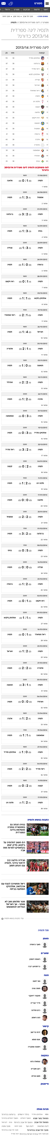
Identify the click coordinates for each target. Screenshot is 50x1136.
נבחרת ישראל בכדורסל (29, 1134)
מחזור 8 (44, 304)
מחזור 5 (44, 254)
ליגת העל (29, 1126)
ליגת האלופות (42, 1126)
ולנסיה (13, 23)
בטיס (40, 231)
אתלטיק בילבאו (40, 298)
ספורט (38, 3)
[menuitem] (37, 9)
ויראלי (7, 10)
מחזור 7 (44, 288)
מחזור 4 (44, 237)
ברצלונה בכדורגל (8, 1114)
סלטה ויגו (40, 483)
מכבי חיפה (6, 16)
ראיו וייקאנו (9, 281)
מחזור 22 (44, 540)
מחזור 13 (44, 388)
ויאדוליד (10, 382)
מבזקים (26, 10)
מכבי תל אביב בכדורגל (37, 1130)
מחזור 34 (44, 741)
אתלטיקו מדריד (40, 433)
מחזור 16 (44, 439)
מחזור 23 (44, 556)
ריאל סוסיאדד (9, 315)
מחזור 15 (44, 422)
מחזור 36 (44, 775)
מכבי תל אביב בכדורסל (10, 1130)
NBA (46, 1114)
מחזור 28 (44, 640)
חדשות (37, 10)
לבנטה (9, 466)
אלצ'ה (40, 399)
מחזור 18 (44, 472)
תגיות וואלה (43, 1109)
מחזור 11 (44, 355)
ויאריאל (40, 332)
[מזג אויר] (11, 4)
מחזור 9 (44, 321)
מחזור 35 (44, 758)
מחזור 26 (44, 607)
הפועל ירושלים (26, 1118)
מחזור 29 (44, 657)
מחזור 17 (44, 456)
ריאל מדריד (9, 450)
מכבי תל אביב (28, 16)
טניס (10, 1122)
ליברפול (4, 1122)
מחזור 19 (44, 489)
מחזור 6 (44, 271)
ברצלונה (9, 214)
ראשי (46, 10)
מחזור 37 (44, 792)
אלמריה (10, 349)
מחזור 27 (44, 624)
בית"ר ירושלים (23, 1114)
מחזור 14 (44, 405)
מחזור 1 (44, 187)
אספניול (40, 197)
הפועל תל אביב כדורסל (23, 1122)
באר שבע (16, 16)
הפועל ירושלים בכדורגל (10, 1118)
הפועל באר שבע (40, 1118)
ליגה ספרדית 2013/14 (30, 23)
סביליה (9, 248)
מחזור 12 (44, 372)
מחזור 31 (44, 691)
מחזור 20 (44, 506)
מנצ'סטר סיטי (43, 1134)
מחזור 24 (44, 573)
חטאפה (40, 366)
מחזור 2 (44, 204)
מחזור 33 (44, 725)
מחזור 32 (44, 708)
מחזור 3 (44, 220)
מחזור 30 (44, 674)
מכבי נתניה (6, 1126)
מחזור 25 (44, 590)
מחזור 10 (44, 338)
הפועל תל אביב (41, 1122)
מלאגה (10, 181)
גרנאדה (40, 265)
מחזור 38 (44, 809)
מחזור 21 (44, 523)
